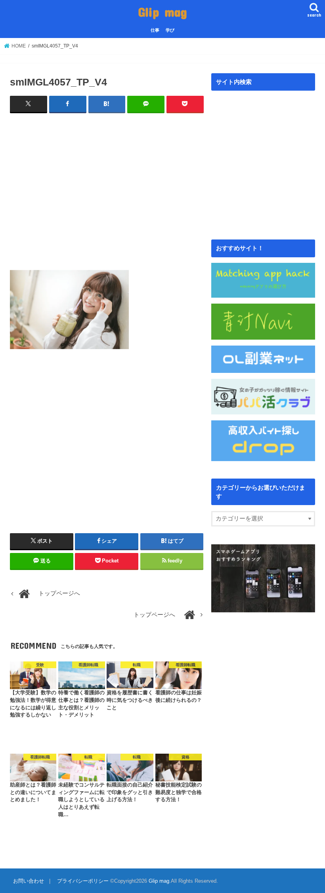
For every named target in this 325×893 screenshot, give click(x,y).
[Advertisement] (107, 186)
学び (170, 30)
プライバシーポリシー (83, 881)
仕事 (155, 30)
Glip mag (162, 11)
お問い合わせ (28, 881)
